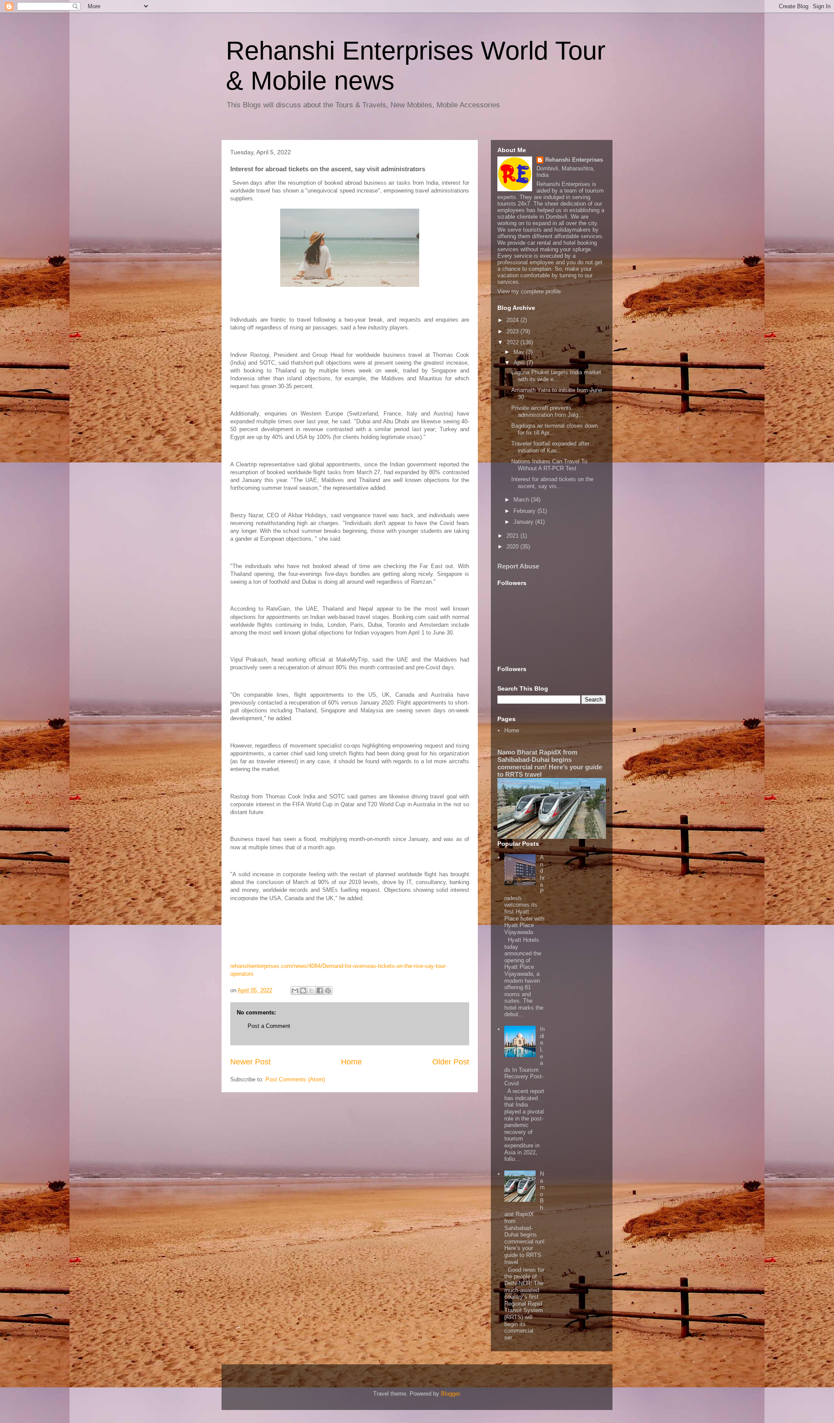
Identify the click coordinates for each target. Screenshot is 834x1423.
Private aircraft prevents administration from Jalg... (547, 411)
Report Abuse (518, 566)
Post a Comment (269, 1026)
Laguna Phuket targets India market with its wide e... (556, 375)
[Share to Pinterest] (328, 990)
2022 (513, 342)
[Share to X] (311, 990)
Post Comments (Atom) (295, 1079)
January (524, 522)
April (519, 362)
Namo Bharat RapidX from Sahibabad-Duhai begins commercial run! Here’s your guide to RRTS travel (549, 763)
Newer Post (250, 1061)
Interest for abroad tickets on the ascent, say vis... (552, 482)
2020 (513, 546)
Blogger (450, 1393)
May (519, 352)
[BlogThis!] (303, 990)
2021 (513, 535)
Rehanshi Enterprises (574, 159)
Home (351, 1061)
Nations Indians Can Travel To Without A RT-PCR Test (549, 465)
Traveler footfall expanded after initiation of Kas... (550, 447)
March (522, 499)
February (525, 511)
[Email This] (295, 990)
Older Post (450, 1061)
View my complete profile (529, 291)
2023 (513, 331)
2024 (513, 320)
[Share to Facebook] (319, 990)
